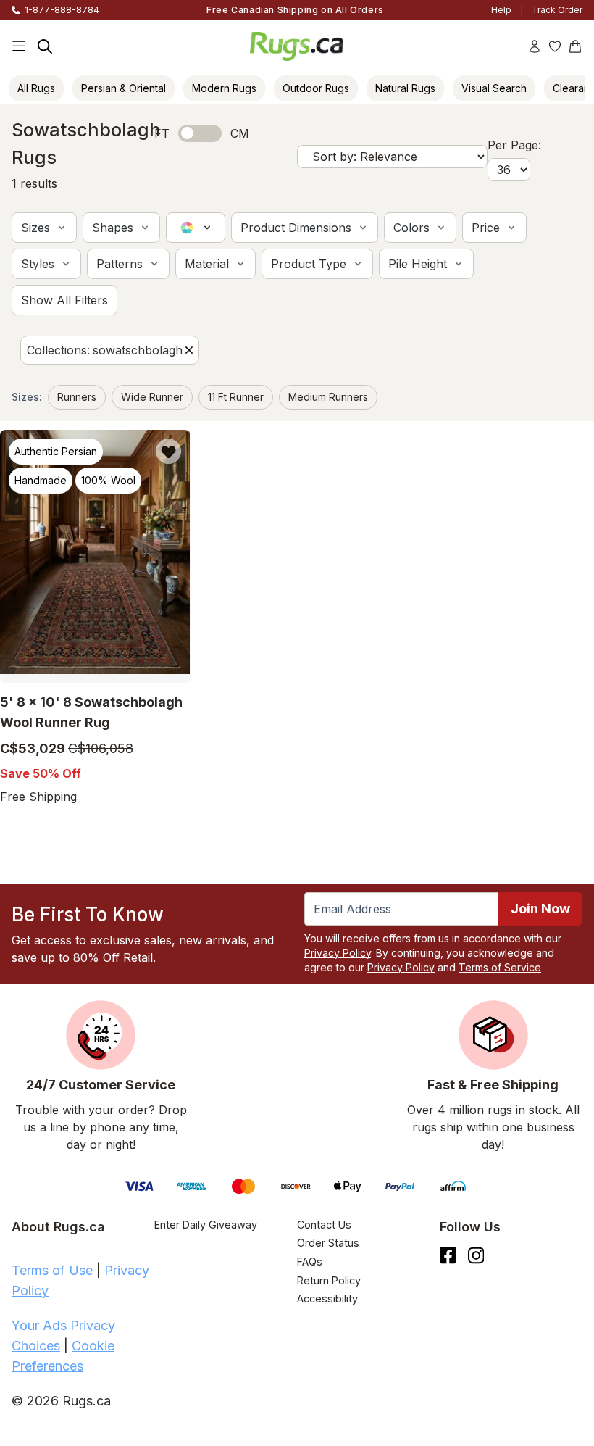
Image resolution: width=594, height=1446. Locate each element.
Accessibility (327, 1298)
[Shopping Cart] (575, 46)
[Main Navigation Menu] (19, 46)
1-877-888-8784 (62, 9)
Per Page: (514, 145)
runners (76, 397)
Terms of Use (52, 1270)
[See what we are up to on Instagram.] (476, 1255)
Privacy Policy (337, 953)
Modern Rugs (224, 88)
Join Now (540, 908)
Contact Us (324, 1224)
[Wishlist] (555, 46)
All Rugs (36, 88)
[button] (44, 227)
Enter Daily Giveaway (205, 1224)
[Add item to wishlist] (168, 451)
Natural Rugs (405, 88)
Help (501, 9)
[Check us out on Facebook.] (448, 1255)
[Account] (534, 46)
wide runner (152, 397)
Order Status (328, 1243)
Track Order (557, 9)
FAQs (309, 1261)
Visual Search (494, 88)
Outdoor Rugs (316, 88)
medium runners (328, 397)
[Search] (45, 46)
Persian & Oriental (123, 88)
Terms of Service (500, 967)
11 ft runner (236, 397)
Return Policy (329, 1280)
